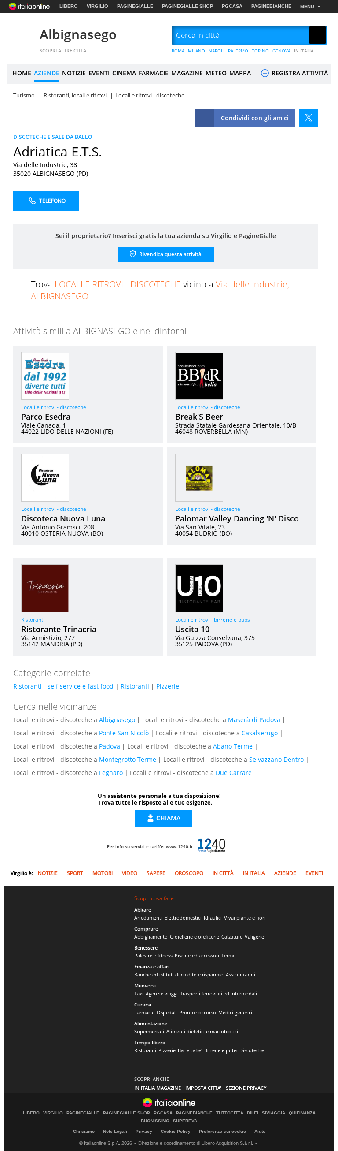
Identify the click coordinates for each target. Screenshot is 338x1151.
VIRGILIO (97, 6)
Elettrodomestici (183, 917)
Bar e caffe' (190, 1050)
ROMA (178, 51)
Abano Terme (233, 746)
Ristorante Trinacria (58, 629)
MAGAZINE (187, 73)
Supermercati (149, 1031)
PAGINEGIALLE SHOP (187, 6)
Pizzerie (167, 686)
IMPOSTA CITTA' (203, 1087)
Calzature (231, 936)
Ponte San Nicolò (124, 733)
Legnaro (111, 772)
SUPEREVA (185, 1121)
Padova (109, 746)
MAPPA (240, 73)
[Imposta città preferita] (17, 35)
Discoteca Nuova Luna (63, 518)
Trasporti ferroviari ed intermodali (218, 993)
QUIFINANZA (302, 1113)
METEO (216, 73)
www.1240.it (179, 846)
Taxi (138, 993)
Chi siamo (84, 1131)
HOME (21, 73)
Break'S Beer (199, 416)
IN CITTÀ (223, 873)
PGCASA (232, 6)
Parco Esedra (45, 416)
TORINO (260, 51)
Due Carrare (234, 772)
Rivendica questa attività (170, 253)
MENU (307, 6)
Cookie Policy (176, 1131)
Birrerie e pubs (220, 1050)
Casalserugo (260, 733)
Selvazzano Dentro (276, 759)
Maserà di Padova (254, 719)
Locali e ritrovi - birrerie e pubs (212, 619)
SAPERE (156, 873)
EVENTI (99, 73)
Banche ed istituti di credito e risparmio (179, 974)
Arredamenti (148, 917)
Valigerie (254, 936)
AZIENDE (46, 73)
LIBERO (68, 6)
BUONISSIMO (155, 1121)
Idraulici (213, 917)
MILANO (196, 51)
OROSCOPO (189, 873)
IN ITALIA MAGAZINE (157, 1087)
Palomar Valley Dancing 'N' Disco (237, 518)
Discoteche (251, 1050)
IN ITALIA (304, 51)
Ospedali (167, 1012)
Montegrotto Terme (127, 759)
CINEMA (124, 73)
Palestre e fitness (153, 955)
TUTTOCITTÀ (229, 1113)
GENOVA (281, 51)
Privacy (144, 1131)
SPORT (75, 873)
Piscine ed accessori (197, 955)
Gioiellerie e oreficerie (194, 936)
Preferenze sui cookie (222, 1131)
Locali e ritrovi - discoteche (53, 407)
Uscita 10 (192, 629)
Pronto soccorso (197, 1012)
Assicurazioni (240, 974)
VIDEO (129, 873)
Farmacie (144, 1012)
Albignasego (78, 34)
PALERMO (238, 51)
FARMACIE (154, 73)
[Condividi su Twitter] (308, 118)
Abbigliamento (151, 936)
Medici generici (235, 1012)
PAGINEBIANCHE (271, 6)
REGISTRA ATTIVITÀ (299, 73)
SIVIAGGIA (273, 1113)
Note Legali (115, 1131)
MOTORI (102, 873)
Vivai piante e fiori (244, 917)
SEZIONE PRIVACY (246, 1087)
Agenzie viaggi (162, 993)
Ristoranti (32, 619)
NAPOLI (216, 51)
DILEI (252, 1113)
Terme (228, 955)
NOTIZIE (74, 73)
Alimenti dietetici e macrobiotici (202, 1031)
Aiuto (259, 1131)
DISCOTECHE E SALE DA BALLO (52, 137)
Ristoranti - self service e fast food (63, 686)
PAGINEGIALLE (135, 6)
